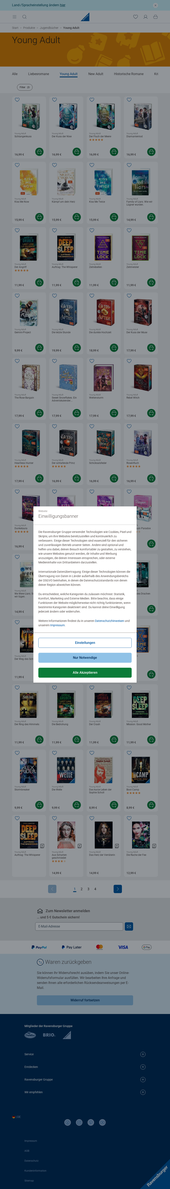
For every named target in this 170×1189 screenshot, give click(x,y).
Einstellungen (85, 643)
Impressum (57, 625)
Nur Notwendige (85, 658)
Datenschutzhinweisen (109, 620)
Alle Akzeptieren (85, 673)
